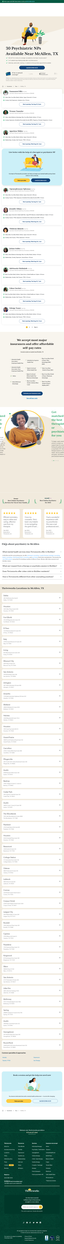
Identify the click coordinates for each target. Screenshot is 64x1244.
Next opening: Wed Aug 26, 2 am (32, 221)
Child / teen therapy (37, 1159)
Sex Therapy (37, 1060)
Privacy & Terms (28, 1236)
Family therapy (36, 1162)
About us (6, 1146)
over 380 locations (7, 559)
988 (8, 1183)
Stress (19, 1165)
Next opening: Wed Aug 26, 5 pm (32, 144)
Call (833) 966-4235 (32, 67)
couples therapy (44, 555)
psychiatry (35, 557)
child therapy (16, 557)
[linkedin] (40, 1222)
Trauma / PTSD (6, 1060)
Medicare (48, 1171)
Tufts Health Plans (50, 1174)
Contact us (7, 1181)
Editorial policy (8, 1159)
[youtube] (37, 1222)
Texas (16, 86)
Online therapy (36, 1155)
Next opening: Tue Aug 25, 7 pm (32, 124)
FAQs (5, 1155)
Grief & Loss (21, 1155)
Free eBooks (21, 1146)
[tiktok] (23, 1222)
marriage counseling (54, 555)
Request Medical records (30, 1238)
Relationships (21, 1159)
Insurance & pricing (9, 1149)
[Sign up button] (40, 1207)
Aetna (47, 1146)
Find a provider (22, 180)
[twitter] (33, 1222)
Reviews (6, 1168)
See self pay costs (32, 398)
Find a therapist (36, 1171)
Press (5, 1162)
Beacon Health (50, 1159)
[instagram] (27, 1222)
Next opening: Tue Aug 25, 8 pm (32, 104)
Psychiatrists (9, 86)
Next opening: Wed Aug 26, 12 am (32, 321)
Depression (37, 1057)
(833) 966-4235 (30, 1)
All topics (20, 1168)
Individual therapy (37, 1146)
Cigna (47, 1162)
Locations (6, 1152)
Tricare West (49, 1165)
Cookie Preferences (29, 1240)
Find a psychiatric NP (37, 1174)
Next (35, 327)
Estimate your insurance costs (31, 393)
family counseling (7, 557)
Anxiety (4, 1057)
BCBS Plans (49, 1155)
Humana (48, 1168)
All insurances (49, 1177)
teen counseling (24, 557)
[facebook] (30, 1222)
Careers (6, 1165)
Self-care (20, 1162)
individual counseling (33, 555)
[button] (52, 488)
